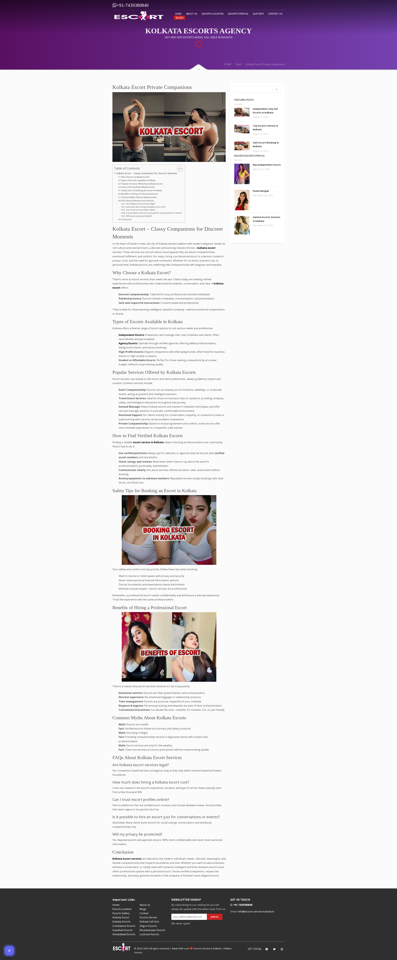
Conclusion (126, 219)
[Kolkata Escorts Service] (242, 112)
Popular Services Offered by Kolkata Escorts (142, 183)
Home (115, 905)
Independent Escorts (131, 335)
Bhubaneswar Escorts (152, 930)
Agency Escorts (128, 343)
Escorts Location (212, 13)
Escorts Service (148, 917)
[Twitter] (274, 949)
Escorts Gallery (121, 913)
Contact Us (275, 13)
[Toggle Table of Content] (178, 168)
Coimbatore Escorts (123, 926)
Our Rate (258, 13)
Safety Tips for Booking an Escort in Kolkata (141, 190)
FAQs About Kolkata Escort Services (137, 200)
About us (145, 905)
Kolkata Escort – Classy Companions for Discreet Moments (146, 173)
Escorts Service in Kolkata (207, 948)
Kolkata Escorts (121, 921)
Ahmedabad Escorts (123, 934)
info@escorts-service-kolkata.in (256, 911)
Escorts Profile (238, 13)
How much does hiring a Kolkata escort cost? (145, 207)
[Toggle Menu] (9, 950)
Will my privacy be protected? (139, 216)
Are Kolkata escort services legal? (140, 204)
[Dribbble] (282, 949)
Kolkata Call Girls (149, 921)
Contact (144, 913)
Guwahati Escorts (122, 930)
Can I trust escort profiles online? (140, 210)
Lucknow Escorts (149, 934)
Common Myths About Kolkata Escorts (139, 197)
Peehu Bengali (261, 190)
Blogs (179, 17)
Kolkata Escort (120, 917)
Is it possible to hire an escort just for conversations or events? (154, 213)
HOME (178, 13)
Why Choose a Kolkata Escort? (135, 177)
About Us (191, 13)
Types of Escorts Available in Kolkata (138, 180)
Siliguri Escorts (148, 926)
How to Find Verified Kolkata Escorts (138, 187)
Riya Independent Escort (267, 164)
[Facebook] (266, 949)
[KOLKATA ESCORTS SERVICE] (138, 15)
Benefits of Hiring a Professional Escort (139, 193)
